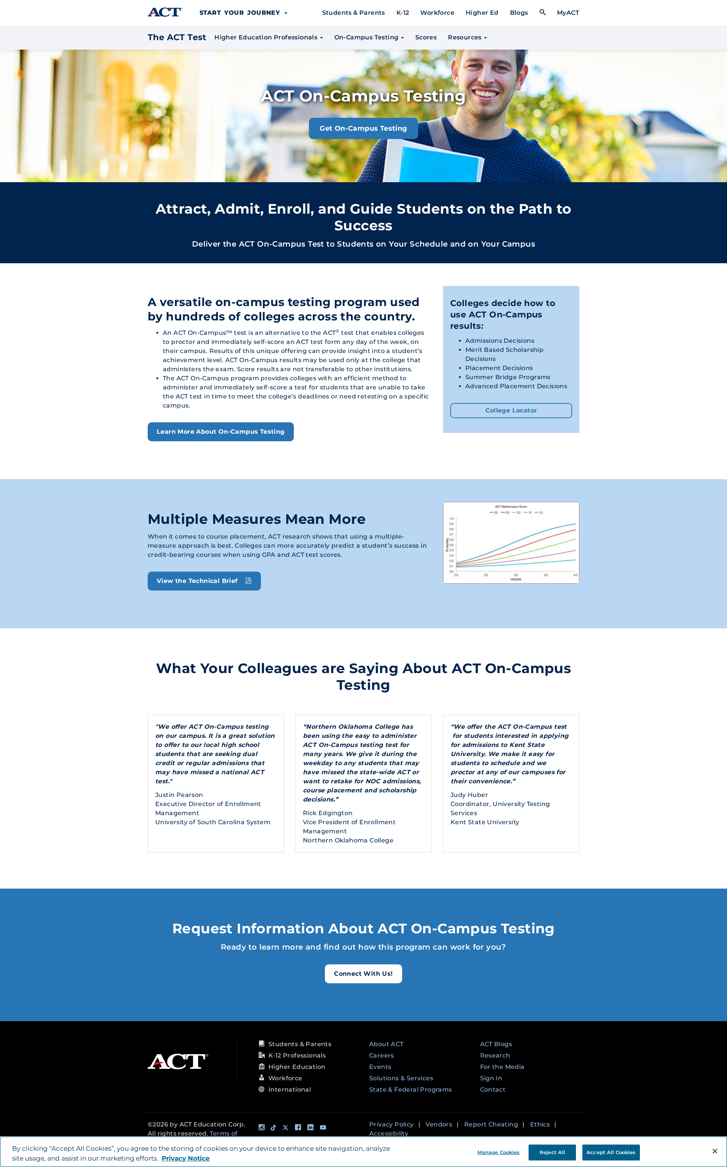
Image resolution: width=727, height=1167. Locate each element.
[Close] (715, 1151)
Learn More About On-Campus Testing (221, 431)
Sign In (491, 1078)
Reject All (552, 1152)
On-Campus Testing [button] (367, 37)
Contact (493, 1089)
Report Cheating (491, 1124)
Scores (426, 37)
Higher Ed (482, 12)
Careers (381, 1055)
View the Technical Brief (199, 580)
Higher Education (296, 1066)
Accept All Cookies (611, 1152)
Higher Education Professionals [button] (266, 37)
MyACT (568, 12)
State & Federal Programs (410, 1089)
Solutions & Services (401, 1078)
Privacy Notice (186, 1158)
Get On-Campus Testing (363, 128)
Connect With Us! (363, 973)
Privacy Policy (391, 1124)
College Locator (511, 410)
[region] (363, 1151)
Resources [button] (465, 37)
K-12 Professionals (297, 1055)
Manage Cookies (498, 1152)
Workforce (437, 12)
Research (495, 1055)
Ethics (540, 1124)
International (289, 1089)
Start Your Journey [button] (242, 12)
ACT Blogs (496, 1044)
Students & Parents (353, 12)
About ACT (386, 1044)
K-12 (402, 12)
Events (380, 1066)
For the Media (502, 1066)
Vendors (439, 1124)
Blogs (519, 12)
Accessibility (388, 1133)
